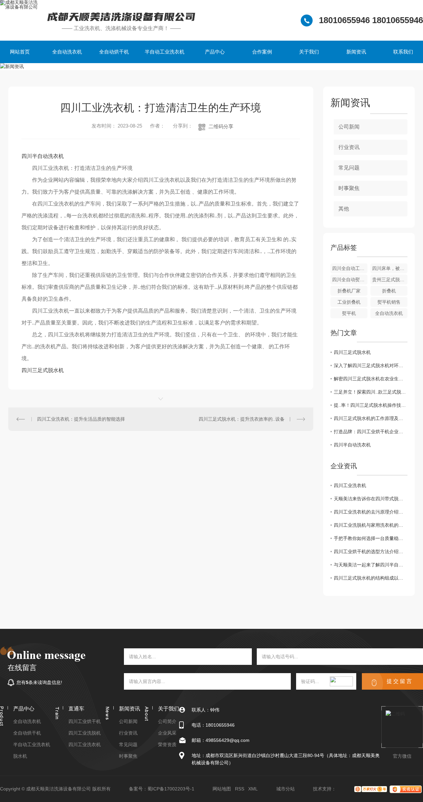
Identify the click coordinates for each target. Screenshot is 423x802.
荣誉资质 (167, 744)
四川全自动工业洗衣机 (349, 268)
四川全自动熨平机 (349, 279)
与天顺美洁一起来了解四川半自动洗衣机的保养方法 (370, 564)
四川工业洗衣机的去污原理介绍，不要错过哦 (370, 512)
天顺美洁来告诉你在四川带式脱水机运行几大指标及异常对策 (370, 498)
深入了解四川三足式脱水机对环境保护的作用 (370, 365)
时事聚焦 (349, 188)
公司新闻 (349, 127)
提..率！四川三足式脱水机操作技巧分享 (370, 405)
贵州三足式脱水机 (389, 279)
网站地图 (221, 788)
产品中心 (215, 52)
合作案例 (262, 52)
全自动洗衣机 (67, 52)
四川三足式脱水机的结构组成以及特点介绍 (370, 578)
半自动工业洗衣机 (164, 52)
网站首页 (20, 52)
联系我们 (403, 52)
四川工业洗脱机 (84, 733)
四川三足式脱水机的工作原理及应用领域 (370, 418)
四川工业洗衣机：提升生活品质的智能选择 (81, 419)
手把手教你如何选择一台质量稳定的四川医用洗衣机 (370, 538)
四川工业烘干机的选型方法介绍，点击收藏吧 (370, 551)
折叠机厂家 (349, 290)
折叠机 (389, 290)
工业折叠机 (349, 302)
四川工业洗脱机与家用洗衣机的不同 (370, 525)
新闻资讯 (356, 52)
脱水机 (20, 756)
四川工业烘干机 (84, 721)
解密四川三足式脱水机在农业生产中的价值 (370, 378)
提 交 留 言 (399, 681)
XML (253, 788)
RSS (239, 788)
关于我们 (309, 52)
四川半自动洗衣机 (42, 156)
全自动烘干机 (114, 52)
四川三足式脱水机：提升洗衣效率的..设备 (242, 419)
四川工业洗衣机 (350, 485)
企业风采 (167, 733)
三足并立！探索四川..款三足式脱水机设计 (370, 392)
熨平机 (349, 313)
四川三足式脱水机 (42, 370)
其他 (343, 208)
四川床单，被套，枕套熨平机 (389, 268)
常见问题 (349, 168)
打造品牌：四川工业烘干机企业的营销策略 (370, 431)
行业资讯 (349, 147)
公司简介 (167, 721)
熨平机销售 (389, 302)
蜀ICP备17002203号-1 (170, 788)
